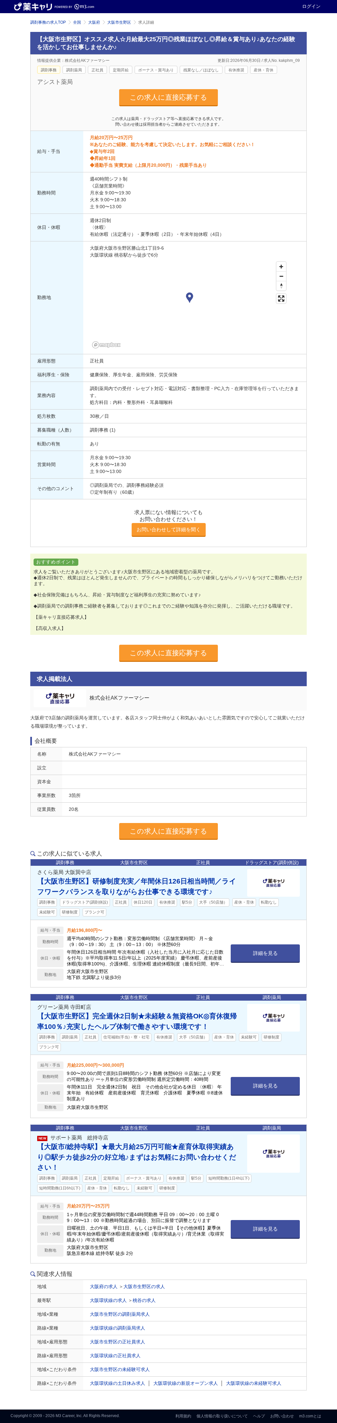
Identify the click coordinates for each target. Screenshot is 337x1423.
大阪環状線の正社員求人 (115, 1355)
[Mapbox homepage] (106, 345)
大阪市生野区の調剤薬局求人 (120, 1314)
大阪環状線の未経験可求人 (253, 1383)
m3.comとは (310, 1416)
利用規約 (183, 1416)
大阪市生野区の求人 (144, 1286)
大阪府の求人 (103, 1286)
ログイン (311, 6)
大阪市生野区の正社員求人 (117, 1341)
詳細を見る (265, 953)
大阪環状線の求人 (108, 1300)
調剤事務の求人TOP (48, 22)
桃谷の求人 (144, 1300)
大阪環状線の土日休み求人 (117, 1383)
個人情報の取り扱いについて (222, 1416)
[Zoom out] (281, 276)
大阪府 (94, 22)
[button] (189, 298)
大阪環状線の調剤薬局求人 (117, 1328)
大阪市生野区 (119, 22)
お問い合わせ (282, 1416)
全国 (77, 22)
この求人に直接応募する (168, 97)
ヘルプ (259, 1416)
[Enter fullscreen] (281, 298)
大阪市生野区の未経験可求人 (120, 1369)
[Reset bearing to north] (281, 285)
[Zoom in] (281, 266)
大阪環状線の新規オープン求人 (185, 1383)
